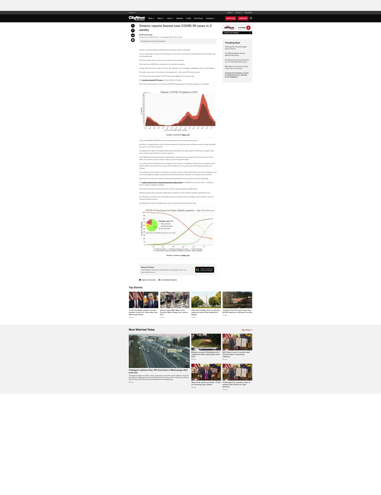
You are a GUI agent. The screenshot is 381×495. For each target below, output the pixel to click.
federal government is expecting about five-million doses (162, 183)
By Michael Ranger (146, 35)
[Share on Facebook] (133, 30)
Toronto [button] (131, 12)
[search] (251, 18)
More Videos (246, 330)
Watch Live (231, 18)
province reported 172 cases (152, 80)
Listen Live (243, 18)
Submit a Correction (149, 280)
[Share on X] (133, 26)
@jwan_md (185, 135)
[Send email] (133, 40)
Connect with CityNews (231, 33)
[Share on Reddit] (133, 35)
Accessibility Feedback (169, 280)
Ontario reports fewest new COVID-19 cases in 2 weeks (175, 28)
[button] (230, 12)
